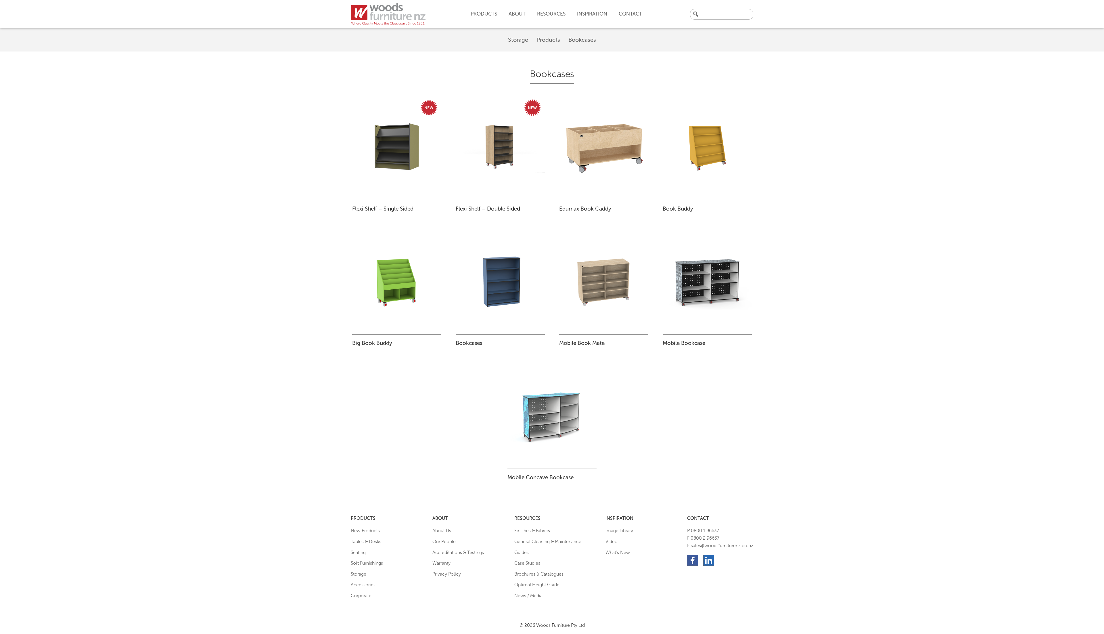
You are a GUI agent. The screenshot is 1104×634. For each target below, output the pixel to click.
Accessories (363, 584)
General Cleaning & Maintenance (547, 541)
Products (548, 39)
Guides (521, 552)
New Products (365, 530)
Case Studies (527, 563)
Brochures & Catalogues (539, 574)
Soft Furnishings (367, 563)
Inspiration (592, 14)
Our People (444, 541)
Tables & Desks (366, 541)
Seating (358, 552)
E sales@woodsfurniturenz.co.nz (720, 545)
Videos (612, 541)
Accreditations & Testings (458, 552)
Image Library (619, 530)
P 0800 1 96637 (703, 530)
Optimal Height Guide (536, 584)
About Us (441, 530)
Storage (518, 39)
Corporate (361, 595)
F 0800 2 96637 (703, 538)
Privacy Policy (446, 574)
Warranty (441, 563)
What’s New (617, 552)
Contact (630, 14)
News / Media (528, 595)
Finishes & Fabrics (532, 530)
